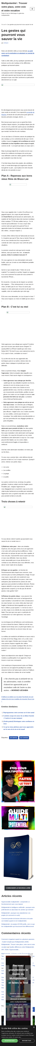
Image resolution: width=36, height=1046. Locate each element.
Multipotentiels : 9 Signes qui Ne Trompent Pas (16, 953)
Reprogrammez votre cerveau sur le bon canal (18, 712)
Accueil (3, 24)
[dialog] (18, 1035)
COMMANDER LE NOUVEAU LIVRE (18, 888)
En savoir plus (17, 1037)
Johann (6, 43)
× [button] (34, 1027)
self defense (24, 737)
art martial (13, 737)
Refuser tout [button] (26, 1040)
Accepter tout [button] (9, 1040)
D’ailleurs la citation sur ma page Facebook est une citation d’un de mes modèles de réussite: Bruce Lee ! (17, 699)
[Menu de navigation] (32, 8)
